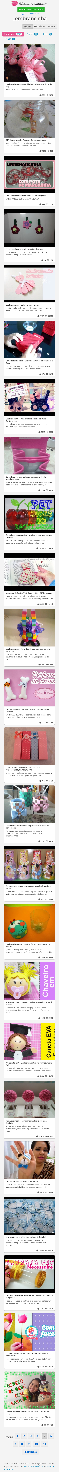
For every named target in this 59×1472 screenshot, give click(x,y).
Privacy (25, 1466)
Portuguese (12, 34)
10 (36, 1444)
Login (22, 13)
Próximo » (30, 1452)
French (9, 38)
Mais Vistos (39, 26)
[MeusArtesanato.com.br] (29, 3)
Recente (51, 26)
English (32, 34)
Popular (27, 26)
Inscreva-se (33, 13)
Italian (47, 34)
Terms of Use (37, 1466)
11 (44, 1444)
